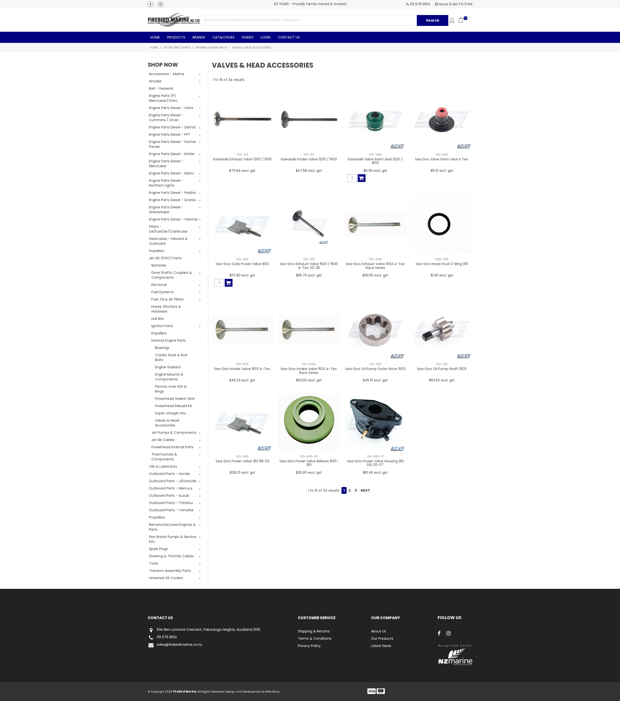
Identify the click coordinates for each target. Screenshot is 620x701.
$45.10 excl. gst (375, 380)
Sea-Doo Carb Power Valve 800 (242, 263)
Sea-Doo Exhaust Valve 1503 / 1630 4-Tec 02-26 (309, 265)
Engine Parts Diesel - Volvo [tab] (171, 107)
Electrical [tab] (159, 284)
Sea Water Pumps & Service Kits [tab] (172, 539)
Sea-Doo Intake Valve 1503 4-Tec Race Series (309, 370)
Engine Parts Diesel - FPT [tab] (169, 134)
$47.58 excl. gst (309, 170)
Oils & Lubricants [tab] (163, 466)
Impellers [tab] (156, 250)
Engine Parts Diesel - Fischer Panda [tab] (172, 144)
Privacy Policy (309, 645)
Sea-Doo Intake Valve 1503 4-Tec (242, 368)
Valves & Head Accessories (167, 423)
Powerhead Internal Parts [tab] (172, 447)
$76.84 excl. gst (242, 170)
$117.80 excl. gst (242, 275)
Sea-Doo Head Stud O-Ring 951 (442, 263)
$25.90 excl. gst (309, 472)
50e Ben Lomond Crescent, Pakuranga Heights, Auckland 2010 (208, 630)
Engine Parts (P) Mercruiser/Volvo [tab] (163, 98)
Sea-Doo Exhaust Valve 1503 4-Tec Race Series (375, 265)
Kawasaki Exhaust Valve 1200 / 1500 (242, 159)
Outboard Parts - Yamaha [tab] (171, 510)
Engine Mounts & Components (169, 377)
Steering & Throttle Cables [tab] (171, 556)
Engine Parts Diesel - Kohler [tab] (172, 153)
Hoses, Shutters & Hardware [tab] (166, 309)
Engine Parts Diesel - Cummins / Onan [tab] (166, 117)
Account (452, 20)
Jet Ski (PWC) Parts (177, 47)
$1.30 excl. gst (442, 275)
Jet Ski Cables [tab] (163, 439)
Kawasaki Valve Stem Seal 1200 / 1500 (375, 161)
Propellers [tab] (157, 517)
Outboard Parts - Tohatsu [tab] (171, 502)
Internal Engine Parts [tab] (168, 340)
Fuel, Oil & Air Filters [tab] (167, 299)
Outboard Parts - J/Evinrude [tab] (172, 481)
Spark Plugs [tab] (158, 548)
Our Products (382, 638)
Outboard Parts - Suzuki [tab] (169, 495)
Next (365, 490)
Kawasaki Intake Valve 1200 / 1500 (309, 159)
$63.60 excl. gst (309, 380)
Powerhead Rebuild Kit (173, 405)
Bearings (162, 347)
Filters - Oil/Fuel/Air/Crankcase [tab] (168, 229)
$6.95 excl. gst (375, 170)
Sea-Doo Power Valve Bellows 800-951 (308, 463)
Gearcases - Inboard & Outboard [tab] (168, 241)
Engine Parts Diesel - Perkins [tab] (172, 192)
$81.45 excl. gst (375, 472)
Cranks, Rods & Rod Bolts (171, 357)
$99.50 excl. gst (375, 275)
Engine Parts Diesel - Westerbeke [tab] (166, 209)
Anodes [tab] (155, 81)
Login (266, 37)
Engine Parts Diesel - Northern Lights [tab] (166, 183)
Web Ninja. (272, 691)
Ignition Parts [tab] (162, 325)
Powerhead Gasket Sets (175, 398)
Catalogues (223, 37)
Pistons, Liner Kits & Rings (171, 389)
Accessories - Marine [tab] (166, 73)
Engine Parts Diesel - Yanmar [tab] (173, 219)
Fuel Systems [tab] (162, 292)
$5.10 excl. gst (442, 170)
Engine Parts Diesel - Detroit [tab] (172, 127)
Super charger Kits (170, 413)
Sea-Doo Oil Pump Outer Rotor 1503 (375, 368)
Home (155, 37)
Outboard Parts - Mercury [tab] (171, 488)
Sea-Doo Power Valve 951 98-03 (242, 461)
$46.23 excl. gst (242, 380)
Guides (247, 37)
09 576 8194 (167, 637)
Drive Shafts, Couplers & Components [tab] (171, 275)
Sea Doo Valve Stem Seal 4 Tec (441, 159)
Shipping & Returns (314, 631)
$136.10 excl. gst (242, 472)
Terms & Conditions (315, 638)
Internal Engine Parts (211, 47)
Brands (199, 37)
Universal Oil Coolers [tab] (166, 577)
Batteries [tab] (158, 265)
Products (176, 37)
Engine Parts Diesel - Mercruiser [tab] (166, 163)
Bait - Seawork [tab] (161, 88)
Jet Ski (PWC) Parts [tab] (165, 258)
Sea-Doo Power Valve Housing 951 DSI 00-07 (375, 463)
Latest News (381, 645)
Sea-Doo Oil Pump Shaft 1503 (441, 368)
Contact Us (289, 37)
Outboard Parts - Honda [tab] (169, 473)
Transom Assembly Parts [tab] (170, 570)
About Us (378, 631)
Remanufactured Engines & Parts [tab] (172, 527)
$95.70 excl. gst (309, 275)
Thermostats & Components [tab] (164, 457)
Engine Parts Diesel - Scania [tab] (172, 199)
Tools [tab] (153, 563)
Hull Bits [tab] (157, 318)
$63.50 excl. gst (442, 380)
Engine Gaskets (168, 367)
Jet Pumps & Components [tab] (173, 432)
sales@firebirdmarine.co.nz (179, 645)
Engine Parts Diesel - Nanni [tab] (171, 173)
